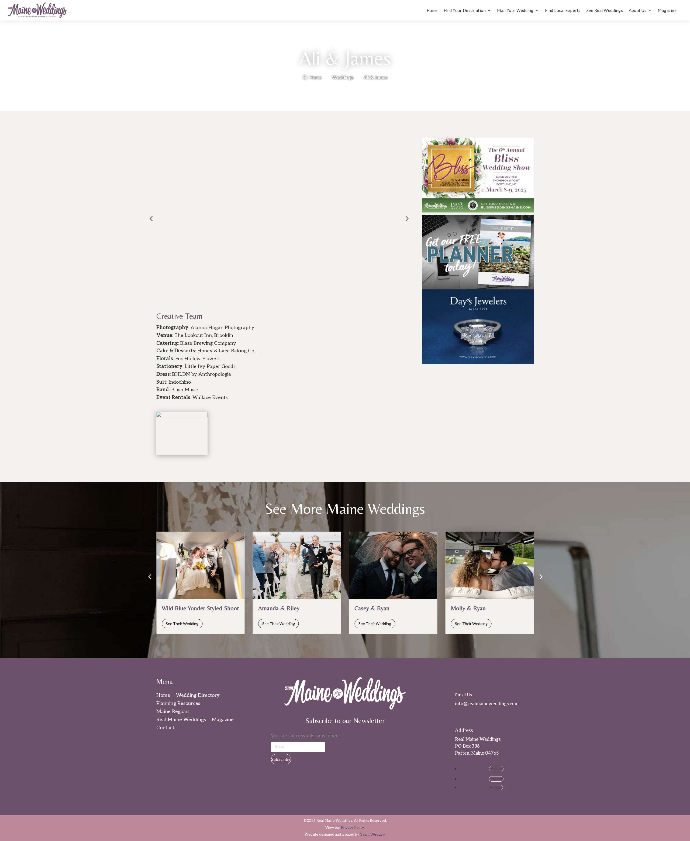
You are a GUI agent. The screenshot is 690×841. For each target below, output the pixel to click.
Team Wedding (372, 834)
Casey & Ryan (371, 608)
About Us (637, 10)
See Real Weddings (604, 10)
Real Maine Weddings (181, 720)
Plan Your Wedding (515, 10)
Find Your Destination (465, 10)
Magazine (667, 10)
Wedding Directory (198, 696)
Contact (165, 728)
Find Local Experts (563, 10)
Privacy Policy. (353, 828)
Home (432, 10)
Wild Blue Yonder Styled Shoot (200, 608)
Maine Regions (172, 712)
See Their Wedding (182, 623)
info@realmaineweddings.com (487, 704)
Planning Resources (178, 704)
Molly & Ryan (468, 608)
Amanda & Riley (278, 608)
